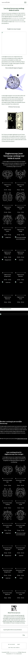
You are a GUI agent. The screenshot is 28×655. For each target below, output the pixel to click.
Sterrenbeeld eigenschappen (14, 68)
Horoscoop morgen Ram (7, 481)
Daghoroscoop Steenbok (20, 275)
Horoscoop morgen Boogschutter (7, 571)
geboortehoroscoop (22, 438)
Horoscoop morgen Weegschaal (7, 548)
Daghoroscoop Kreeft (20, 207)
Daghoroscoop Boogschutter (7, 275)
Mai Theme (14, 653)
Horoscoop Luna (13, 652)
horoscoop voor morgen (16, 18)
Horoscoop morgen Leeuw (7, 526)
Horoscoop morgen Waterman (7, 593)
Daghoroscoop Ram (7, 185)
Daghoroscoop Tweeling (7, 207)
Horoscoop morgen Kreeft (20, 503)
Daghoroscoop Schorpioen (20, 252)
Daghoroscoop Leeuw (7, 230)
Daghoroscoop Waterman (7, 297)
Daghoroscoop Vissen (20, 297)
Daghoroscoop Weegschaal (7, 252)
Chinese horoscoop (18, 21)
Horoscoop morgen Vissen (20, 593)
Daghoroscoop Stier (20, 185)
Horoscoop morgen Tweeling (7, 503)
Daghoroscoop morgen (14, 29)
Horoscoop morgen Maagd (20, 526)
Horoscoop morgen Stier (20, 481)
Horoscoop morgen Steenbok (20, 571)
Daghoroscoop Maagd (20, 230)
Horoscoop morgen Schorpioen (20, 548)
